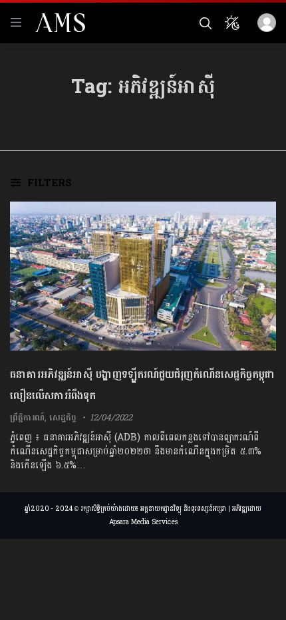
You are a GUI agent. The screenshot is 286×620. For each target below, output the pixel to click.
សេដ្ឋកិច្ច (62, 418)
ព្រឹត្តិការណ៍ (27, 418)
